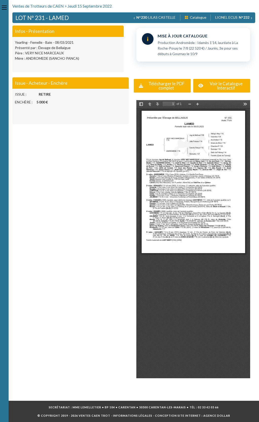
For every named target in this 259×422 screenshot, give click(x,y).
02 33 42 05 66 (208, 407)
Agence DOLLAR (216, 415)
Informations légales (132, 415)
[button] (162, 86)
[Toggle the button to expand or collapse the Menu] (4, 7)
